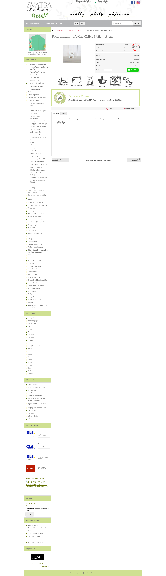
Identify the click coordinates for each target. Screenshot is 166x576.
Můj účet (88, 3)
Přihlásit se (82, 3)
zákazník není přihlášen (83, 1)
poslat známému (130, 108)
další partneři (45, 566)
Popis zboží (55, 113)
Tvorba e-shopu (74, 573)
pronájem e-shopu (85, 573)
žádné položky (102, 3)
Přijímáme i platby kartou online (35, 478)
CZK (76, 23)
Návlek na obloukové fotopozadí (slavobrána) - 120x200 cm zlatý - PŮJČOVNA (37, 54)
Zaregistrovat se (73, 3)
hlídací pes (111, 108)
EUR (82, 23)
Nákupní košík (103, 1)
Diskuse (63, 113)
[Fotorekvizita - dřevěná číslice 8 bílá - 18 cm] (72, 53)
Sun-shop (93, 573)
